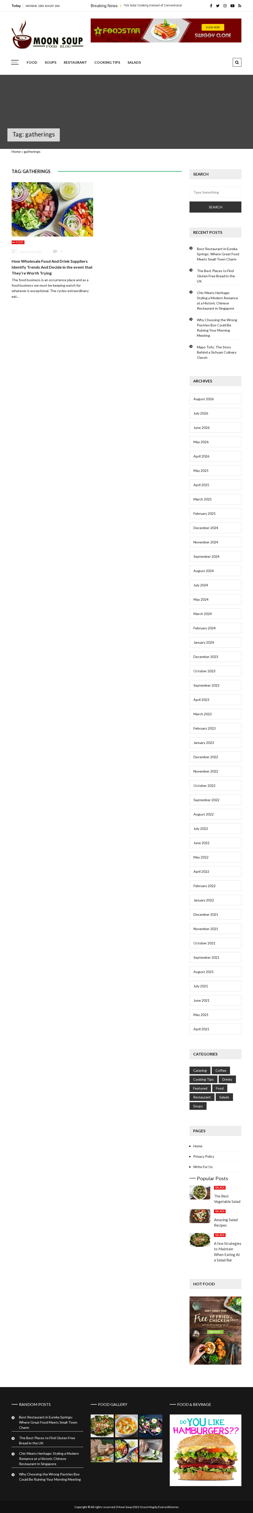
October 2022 (204, 785)
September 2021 (206, 957)
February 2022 (204, 886)
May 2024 (201, 599)
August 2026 (203, 399)
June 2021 (201, 1000)
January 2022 (203, 900)
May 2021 (201, 1015)
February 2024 (204, 628)
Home (16, 151)
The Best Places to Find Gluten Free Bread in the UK (216, 276)
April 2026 (201, 456)
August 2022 (203, 814)
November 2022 (205, 771)
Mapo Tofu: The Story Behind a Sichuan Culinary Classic (216, 352)
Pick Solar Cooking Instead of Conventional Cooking (124, 5)
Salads (134, 62)
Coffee (220, 1070)
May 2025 (201, 470)
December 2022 (205, 757)
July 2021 (200, 986)
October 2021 (204, 943)
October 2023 (204, 671)
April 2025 (201, 485)
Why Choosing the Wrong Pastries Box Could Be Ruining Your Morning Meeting (217, 328)
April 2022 (201, 871)
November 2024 (205, 542)
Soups (50, 62)
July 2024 (200, 585)
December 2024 (205, 528)
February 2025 (204, 513)
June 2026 (201, 427)
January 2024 (203, 642)
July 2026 (200, 413)
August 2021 (203, 972)
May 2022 (201, 857)
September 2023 (206, 685)
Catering (200, 1070)
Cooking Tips (107, 62)
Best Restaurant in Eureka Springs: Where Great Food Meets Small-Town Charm (218, 254)
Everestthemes (168, 1507)
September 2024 (206, 556)
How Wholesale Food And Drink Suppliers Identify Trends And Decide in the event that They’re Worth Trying (52, 267)
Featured (200, 1088)
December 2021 (205, 914)
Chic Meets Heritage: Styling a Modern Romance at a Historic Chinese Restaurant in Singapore (217, 300)
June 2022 (201, 843)
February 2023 (204, 728)
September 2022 (206, 800)
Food (32, 62)
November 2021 (205, 929)
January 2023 (203, 742)
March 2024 (202, 614)
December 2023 (205, 657)
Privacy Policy (203, 1156)
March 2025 (202, 499)
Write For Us (203, 1167)
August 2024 (203, 571)
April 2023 (201, 699)
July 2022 (200, 828)
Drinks (227, 1079)
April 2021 (201, 1029)
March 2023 (202, 714)
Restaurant (75, 62)
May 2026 (201, 442)
